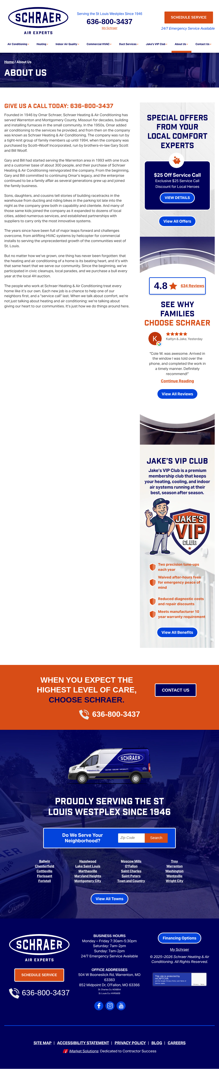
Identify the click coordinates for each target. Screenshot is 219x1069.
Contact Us (175, 690)
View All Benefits (177, 632)
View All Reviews (177, 393)
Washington (174, 871)
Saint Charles (131, 871)
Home (9, 62)
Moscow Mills (131, 861)
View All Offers (177, 221)
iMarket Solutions (83, 1051)
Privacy (196, 984)
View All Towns (109, 898)
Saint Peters (131, 876)
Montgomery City (87, 881)
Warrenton (174, 866)
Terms (202, 984)
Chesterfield (44, 866)
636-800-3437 (109, 21)
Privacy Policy (171, 981)
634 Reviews (192, 286)
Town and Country (131, 881)
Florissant (44, 876)
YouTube (121, 1005)
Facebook (98, 1005)
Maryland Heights (87, 876)
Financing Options (179, 938)
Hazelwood (87, 861)
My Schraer (109, 28)
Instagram (109, 1005)
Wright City (174, 881)
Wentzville (174, 876)
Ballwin (44, 861)
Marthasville (87, 871)
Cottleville (44, 871)
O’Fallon (131, 866)
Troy (174, 861)
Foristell (44, 881)
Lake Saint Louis (87, 866)
